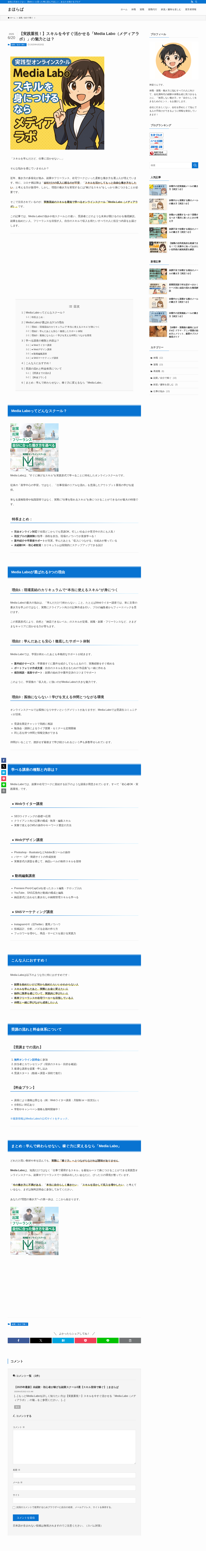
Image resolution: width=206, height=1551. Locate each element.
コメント (19, 1427)
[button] (18, 1340)
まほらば (16, 9)
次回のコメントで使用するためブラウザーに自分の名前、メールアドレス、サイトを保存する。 (64, 1507)
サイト (16, 1495)
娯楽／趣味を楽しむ (165, 384)
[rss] (192, 2)
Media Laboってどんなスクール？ (45, 312)
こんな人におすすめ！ (39, 363)
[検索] (196, 2)
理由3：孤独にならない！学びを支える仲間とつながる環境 (61, 335)
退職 (158, 364)
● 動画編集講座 (39, 353)
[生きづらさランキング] (158, 155)
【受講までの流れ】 (42, 373)
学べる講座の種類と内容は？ (42, 340)
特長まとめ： (38, 317)
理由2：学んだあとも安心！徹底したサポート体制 (57, 331)
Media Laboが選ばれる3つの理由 (45, 322)
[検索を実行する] (195, 165)
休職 (158, 357)
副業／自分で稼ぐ (18, 45)
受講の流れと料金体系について (44, 368)
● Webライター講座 (42, 345)
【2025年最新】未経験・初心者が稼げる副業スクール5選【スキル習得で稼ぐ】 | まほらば (66, 1387)
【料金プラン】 (39, 377)
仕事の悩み (161, 391)
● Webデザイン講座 (42, 349)
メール (18, 1482)
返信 (17, 1407)
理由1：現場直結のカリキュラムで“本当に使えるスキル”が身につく (66, 327)
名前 (16, 1470)
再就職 (158, 371)
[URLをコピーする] (130, 1340)
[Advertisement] (74, 266)
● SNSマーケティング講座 (45, 358)
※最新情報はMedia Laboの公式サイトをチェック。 (40, 1118)
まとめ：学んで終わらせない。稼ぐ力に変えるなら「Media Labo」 (65, 382)
